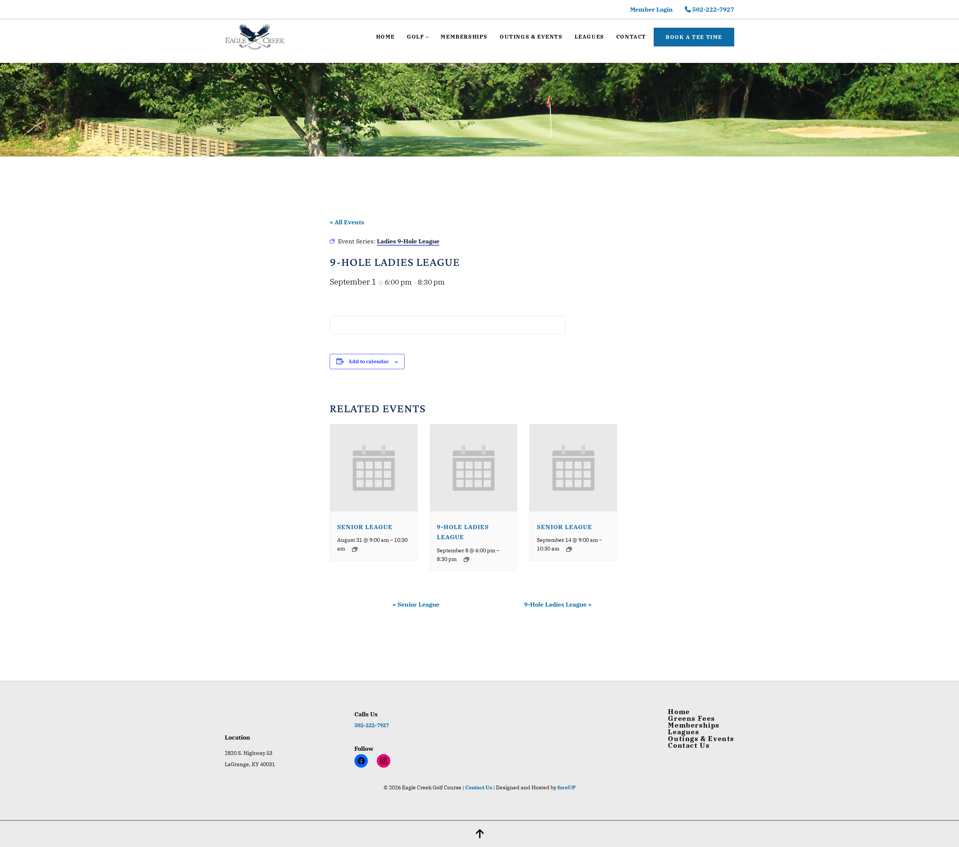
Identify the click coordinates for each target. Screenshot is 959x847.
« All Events (347, 222)
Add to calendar (368, 361)
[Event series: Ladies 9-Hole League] (466, 559)
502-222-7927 (712, 9)
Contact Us (478, 787)
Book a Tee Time (694, 37)
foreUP (566, 787)
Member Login (651, 9)
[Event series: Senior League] (354, 549)
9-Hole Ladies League (558, 604)
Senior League (365, 527)
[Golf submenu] (427, 36)
